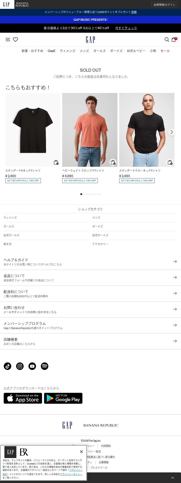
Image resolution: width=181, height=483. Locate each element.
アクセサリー (100, 244)
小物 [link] (153, 51)
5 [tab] (92, 194)
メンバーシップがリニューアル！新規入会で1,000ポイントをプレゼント (91, 12)
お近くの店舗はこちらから (19, 344)
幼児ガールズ (11, 235)
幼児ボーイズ (100, 235)
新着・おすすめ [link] (32, 51)
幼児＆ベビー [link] (136, 51)
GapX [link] (51, 51)
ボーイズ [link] (116, 51)
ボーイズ (97, 226)
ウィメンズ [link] (67, 51)
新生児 (7, 244)
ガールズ (9, 226)
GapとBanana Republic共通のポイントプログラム (33, 328)
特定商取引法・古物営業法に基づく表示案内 (90, 457)
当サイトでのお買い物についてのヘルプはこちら (33, 264)
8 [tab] (100, 194)
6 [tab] (94, 194)
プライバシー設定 (90, 451)
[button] (164, 4)
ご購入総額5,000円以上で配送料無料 (26, 296)
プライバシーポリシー (71, 474)
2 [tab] (84, 194)
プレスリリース (98, 467)
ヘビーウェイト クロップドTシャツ (83, 170)
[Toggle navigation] (8, 39)
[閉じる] (81, 451)
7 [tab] (97, 194)
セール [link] (165, 51)
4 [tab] (89, 194)
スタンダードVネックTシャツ (22, 170)
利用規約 (106, 446)
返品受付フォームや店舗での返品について (29, 280)
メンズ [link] (84, 51)
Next (171, 132)
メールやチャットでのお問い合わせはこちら (30, 312)
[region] (43, 463)
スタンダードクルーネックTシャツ (139, 170)
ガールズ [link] (99, 51)
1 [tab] (81, 194)
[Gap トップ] (90, 39)
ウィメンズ (10, 217)
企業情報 (103, 462)
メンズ (96, 217)
